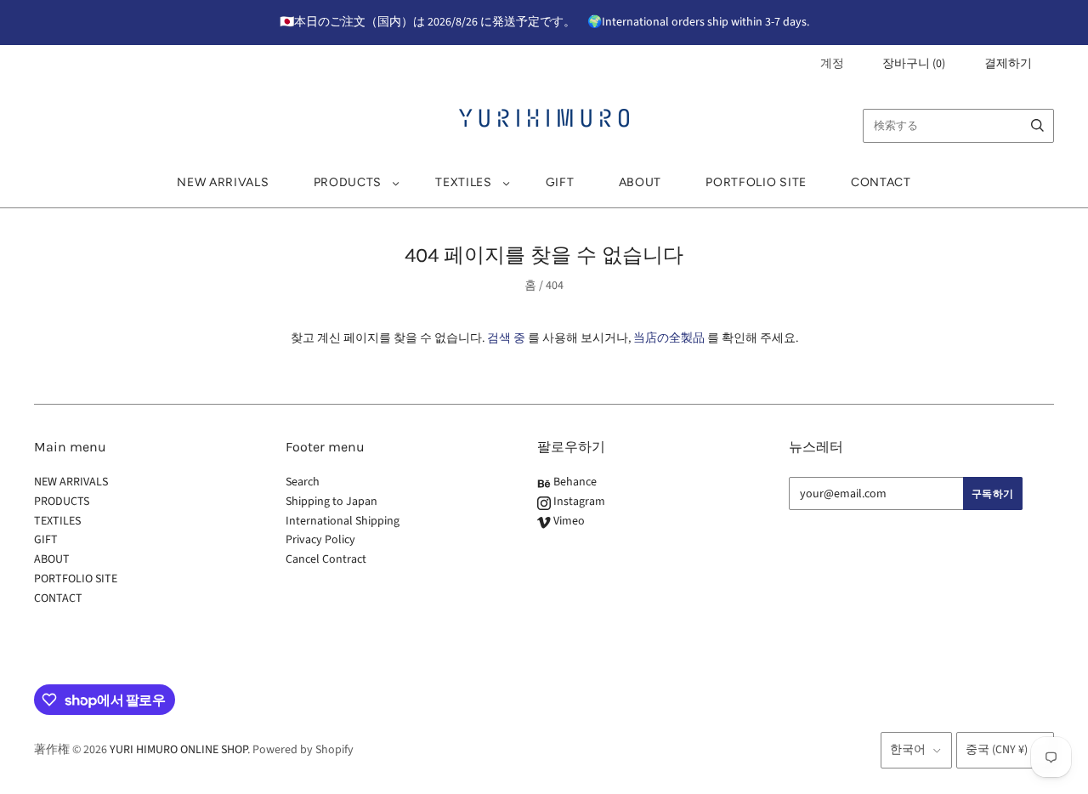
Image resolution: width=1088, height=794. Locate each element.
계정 (832, 63)
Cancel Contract (326, 559)
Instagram (578, 501)
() (913, 63)
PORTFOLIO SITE (756, 182)
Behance (574, 482)
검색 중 (506, 338)
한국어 (908, 749)
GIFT (560, 182)
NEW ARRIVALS (223, 182)
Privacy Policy (320, 539)
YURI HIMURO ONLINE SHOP (178, 749)
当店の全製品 (669, 338)
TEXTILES (463, 182)
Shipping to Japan (331, 501)
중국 (997, 749)
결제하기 (1008, 63)
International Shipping (343, 521)
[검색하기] (1037, 126)
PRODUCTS (348, 182)
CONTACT (881, 182)
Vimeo (568, 521)
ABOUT (640, 182)
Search (303, 482)
